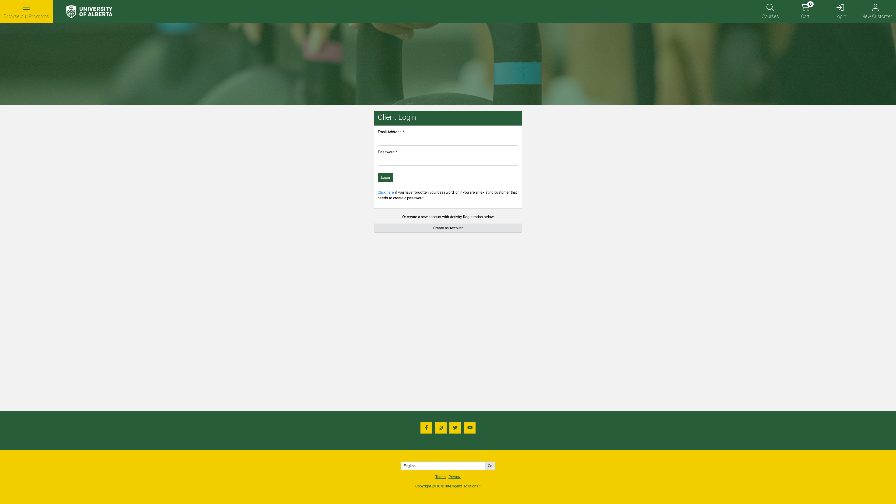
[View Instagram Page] (441, 428)
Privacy (454, 477)
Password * (387, 152)
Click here (386, 192)
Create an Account (448, 228)
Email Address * (391, 132)
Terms (440, 477)
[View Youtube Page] (470, 428)
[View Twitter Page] (455, 428)
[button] (26, 11)
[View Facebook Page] (426, 428)
